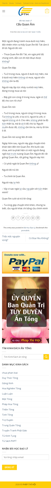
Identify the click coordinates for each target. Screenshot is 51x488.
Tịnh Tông (7, 414)
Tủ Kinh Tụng (9, 435)
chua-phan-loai (10, 372)
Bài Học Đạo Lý (25, 21)
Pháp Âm (5, 3)
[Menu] (3, 11)
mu (3, 127)
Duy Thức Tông (10, 377)
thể (45, 97)
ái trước (12, 153)
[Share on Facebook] (18, 218)
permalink (25, 230)
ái (39, 41)
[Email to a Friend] (28, 218)
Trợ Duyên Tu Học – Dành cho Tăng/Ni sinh (36, 3)
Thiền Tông (8, 409)
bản (4, 123)
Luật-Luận (7, 393)
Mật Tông (7, 399)
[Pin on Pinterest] (33, 218)
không (5, 61)
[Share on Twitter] (23, 218)
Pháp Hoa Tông (10, 404)
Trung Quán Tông (11, 425)
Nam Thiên (36, 32)
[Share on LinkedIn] (37, 218)
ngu (28, 188)
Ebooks (11, 3)
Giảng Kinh (7, 383)
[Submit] (46, 356)
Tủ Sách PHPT (9, 441)
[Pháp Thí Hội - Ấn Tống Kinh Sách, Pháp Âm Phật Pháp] (25, 11)
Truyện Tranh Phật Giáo (14, 430)
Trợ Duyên (18, 3)
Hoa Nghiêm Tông (11, 388)
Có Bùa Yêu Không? (39, 238)
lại (14, 182)
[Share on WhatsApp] (13, 218)
